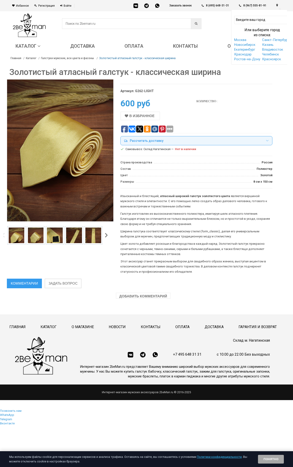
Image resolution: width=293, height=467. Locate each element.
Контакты (150, 327)
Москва (240, 40)
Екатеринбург (244, 49)
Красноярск (271, 59)
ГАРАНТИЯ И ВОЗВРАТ (258, 327)
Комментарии (24, 283)
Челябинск (270, 54)
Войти (67, 5)
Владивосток (272, 49)
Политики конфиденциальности (219, 457)
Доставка (214, 327)
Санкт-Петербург (275, 40)
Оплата (182, 327)
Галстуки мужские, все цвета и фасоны (68, 58)
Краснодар (243, 54)
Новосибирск (244, 45)
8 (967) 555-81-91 (254, 5)
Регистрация (46, 5)
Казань (268, 45)
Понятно (270, 459)
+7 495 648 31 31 (187, 354)
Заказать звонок (180, 5)
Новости (117, 327)
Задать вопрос (63, 283)
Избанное (22, 5)
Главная (16, 58)
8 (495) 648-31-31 (217, 5)
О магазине (83, 327)
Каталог (31, 58)
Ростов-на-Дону (247, 59)
